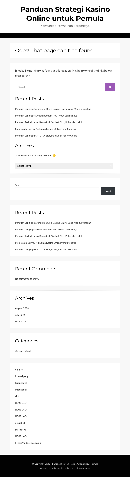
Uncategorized (23, 351)
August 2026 (22, 308)
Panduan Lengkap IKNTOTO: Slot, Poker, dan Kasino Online (46, 135)
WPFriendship (62, 468)
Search (18, 185)
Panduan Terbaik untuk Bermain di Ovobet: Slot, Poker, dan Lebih (48, 122)
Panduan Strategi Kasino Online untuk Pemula (75, 463)
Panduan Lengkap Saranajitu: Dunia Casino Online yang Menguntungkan (53, 108)
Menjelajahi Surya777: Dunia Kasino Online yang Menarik (45, 128)
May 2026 (20, 321)
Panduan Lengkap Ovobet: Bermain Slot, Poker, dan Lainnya (46, 115)
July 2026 (20, 314)
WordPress (85, 468)
